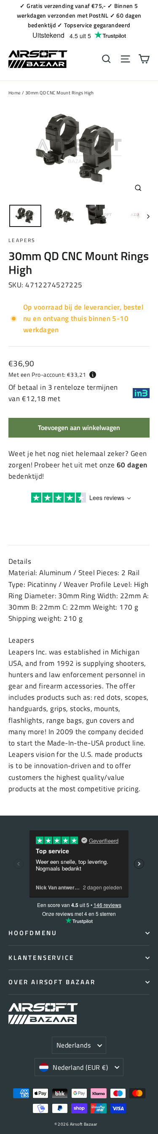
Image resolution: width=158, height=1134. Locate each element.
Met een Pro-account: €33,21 (47, 374)
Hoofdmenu (32, 933)
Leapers (22, 240)
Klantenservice (41, 957)
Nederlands (73, 1045)
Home (14, 92)
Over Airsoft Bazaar (52, 982)
